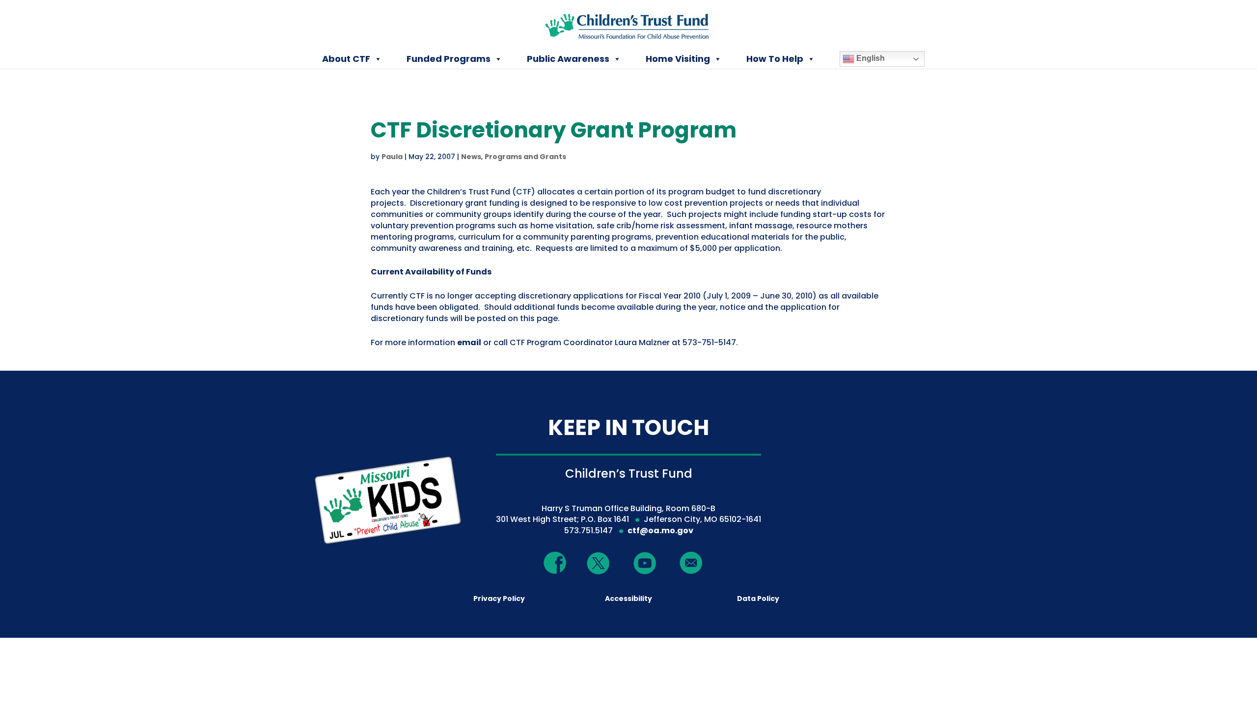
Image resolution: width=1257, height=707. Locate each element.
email (469, 342)
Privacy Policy (499, 598)
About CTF (346, 59)
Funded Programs (449, 59)
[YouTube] (644, 562)
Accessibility (628, 598)
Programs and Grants (525, 157)
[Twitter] (598, 564)
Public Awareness (568, 59)
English (869, 58)
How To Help (774, 59)
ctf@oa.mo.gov (660, 530)
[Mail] (691, 562)
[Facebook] (555, 562)
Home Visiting (678, 59)
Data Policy (758, 598)
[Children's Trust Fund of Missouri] (629, 23)
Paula (392, 157)
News (471, 157)
